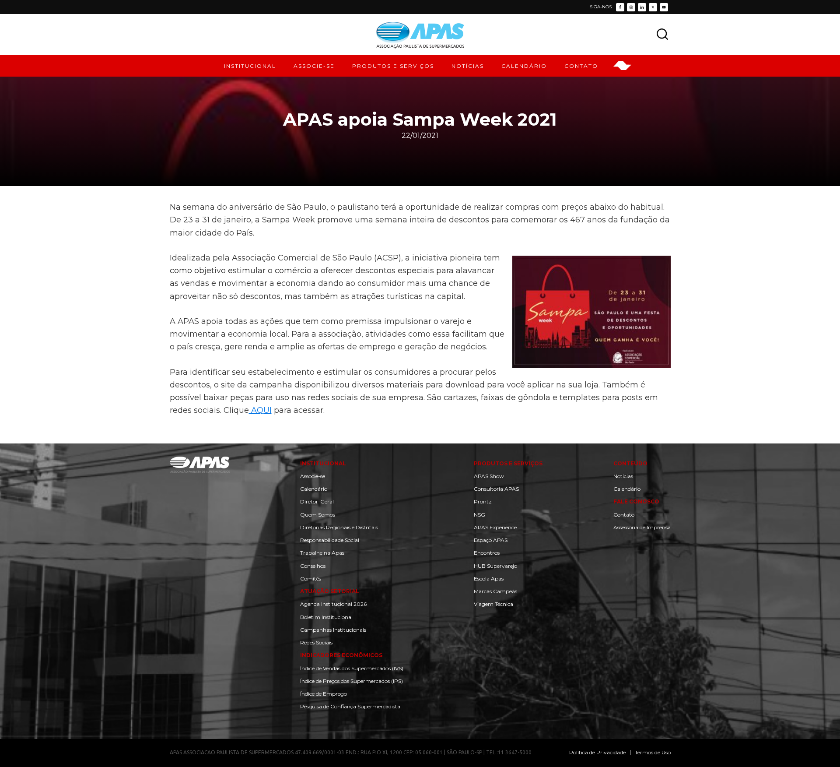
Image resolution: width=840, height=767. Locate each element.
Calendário (313, 489)
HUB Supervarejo (495, 566)
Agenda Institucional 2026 (333, 604)
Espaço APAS (491, 540)
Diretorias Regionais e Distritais (339, 527)
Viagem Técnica (493, 604)
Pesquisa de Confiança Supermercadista (350, 706)
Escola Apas (489, 578)
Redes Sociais (316, 642)
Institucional (323, 463)
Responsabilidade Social (329, 540)
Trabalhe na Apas (322, 552)
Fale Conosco (636, 501)
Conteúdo (630, 463)
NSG (479, 514)
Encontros (487, 552)
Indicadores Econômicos (341, 655)
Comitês (310, 578)
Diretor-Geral (317, 501)
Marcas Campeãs (495, 591)
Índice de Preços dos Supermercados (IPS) (351, 681)
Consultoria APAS (496, 489)
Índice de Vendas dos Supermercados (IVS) (351, 668)
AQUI (260, 410)
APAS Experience (495, 527)
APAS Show (489, 476)
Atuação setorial (329, 591)
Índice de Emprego (323, 693)
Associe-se (312, 476)
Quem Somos (317, 514)
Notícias (623, 476)
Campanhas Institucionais (333, 629)
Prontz (483, 501)
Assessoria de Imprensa (642, 527)
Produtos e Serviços (508, 463)
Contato (623, 514)
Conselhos (313, 566)
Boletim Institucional (326, 617)
